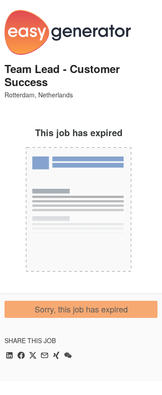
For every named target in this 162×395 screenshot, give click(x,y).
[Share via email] (44, 356)
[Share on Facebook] (21, 356)
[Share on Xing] (56, 356)
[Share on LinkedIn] (9, 356)
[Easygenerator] (67, 32)
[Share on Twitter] (32, 356)
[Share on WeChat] (68, 356)
